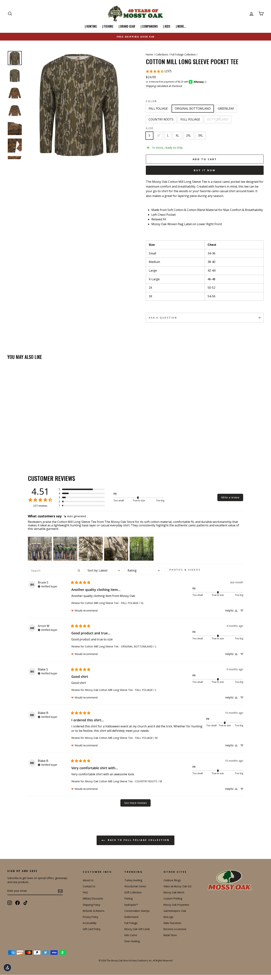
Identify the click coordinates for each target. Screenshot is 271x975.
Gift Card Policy (91, 929)
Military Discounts (93, 898)
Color (151, 101)
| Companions (149, 26)
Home (149, 54)
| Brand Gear (127, 26)
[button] (82, 489)
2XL (188, 135)
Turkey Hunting (133, 880)
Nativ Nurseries (172, 923)
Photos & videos (185, 569)
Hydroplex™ (131, 904)
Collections (161, 54)
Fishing (128, 898)
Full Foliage (131, 923)
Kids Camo (130, 935)
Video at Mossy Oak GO (178, 886)
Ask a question (163, 317)
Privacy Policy (90, 917)
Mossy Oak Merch (174, 892)
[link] (158, 71)
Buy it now (205, 170)
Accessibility (89, 923)
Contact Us (89, 886)
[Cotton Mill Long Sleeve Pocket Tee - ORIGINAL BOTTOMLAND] (15, 447)
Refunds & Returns (94, 911)
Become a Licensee (175, 929)
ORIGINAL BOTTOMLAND (193, 108)
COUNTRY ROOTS (161, 119)
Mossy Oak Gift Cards (137, 929)
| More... (181, 26)
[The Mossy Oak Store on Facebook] (17, 903)
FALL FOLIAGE (158, 108)
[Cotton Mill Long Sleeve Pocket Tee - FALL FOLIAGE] (10, 447)
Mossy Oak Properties (176, 904)
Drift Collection (133, 892)
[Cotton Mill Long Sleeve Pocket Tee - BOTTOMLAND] (35, 447)
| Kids (166, 26)
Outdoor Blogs (172, 880)
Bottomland (131, 917)
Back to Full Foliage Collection (138, 840)
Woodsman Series (135, 886)
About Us (88, 880)
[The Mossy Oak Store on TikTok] (25, 903)
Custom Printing (173, 898)
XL (177, 135)
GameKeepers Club (175, 911)
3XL (200, 135)
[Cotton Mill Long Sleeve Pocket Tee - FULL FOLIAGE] (30, 447)
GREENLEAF (226, 108)
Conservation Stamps (137, 911)
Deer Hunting (132, 941)
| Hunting (91, 26)
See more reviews (135, 803)
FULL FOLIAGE (190, 119)
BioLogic (168, 917)
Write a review (230, 497)
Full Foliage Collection (183, 54)
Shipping (151, 86)
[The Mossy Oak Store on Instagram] (9, 903)
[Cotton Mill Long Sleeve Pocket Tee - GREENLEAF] (20, 447)
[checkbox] (183, 569)
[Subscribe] (60, 891)
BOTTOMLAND (217, 119)
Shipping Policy (91, 904)
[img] (75, 516)
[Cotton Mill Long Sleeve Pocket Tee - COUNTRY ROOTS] (25, 447)
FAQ (85, 892)
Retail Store (170, 935)
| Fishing (107, 26)
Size (149, 128)
